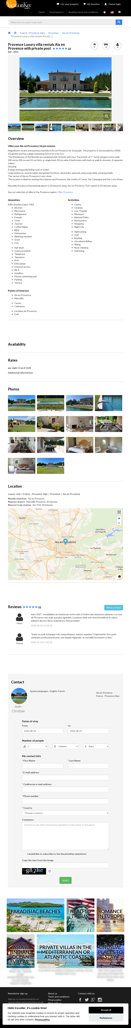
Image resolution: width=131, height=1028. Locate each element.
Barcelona (110, 929)
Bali (12, 915)
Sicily (75, 964)
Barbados (45, 918)
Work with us (54, 1003)
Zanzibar (115, 964)
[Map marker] (65, 542)
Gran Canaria (78, 967)
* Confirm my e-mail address (37, 784)
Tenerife (42, 967)
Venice (118, 920)
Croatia (81, 964)
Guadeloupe (16, 918)
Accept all (106, 1010)
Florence (110, 920)
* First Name (28, 760)
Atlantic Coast (60, 960)
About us (52, 993)
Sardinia (68, 964)
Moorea (42, 927)
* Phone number (30, 796)
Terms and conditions (58, 996)
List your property (70, 4)
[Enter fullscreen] (119, 512)
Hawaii (73, 923)
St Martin (28, 915)
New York (81, 920)
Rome (102, 920)
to (69, 725)
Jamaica (36, 918)
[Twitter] (87, 1001)
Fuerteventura (64, 967)
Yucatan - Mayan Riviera (28, 924)
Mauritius (42, 921)
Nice (108, 923)
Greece (42, 964)
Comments (28, 819)
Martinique (55, 915)
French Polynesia (23, 927)
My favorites (93, 4)
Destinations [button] (55, 12)
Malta (89, 964)
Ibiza (80, 960)
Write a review (113, 607)
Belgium (110, 926)
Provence (101, 926)
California (71, 920)
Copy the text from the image (38, 860)
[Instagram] (100, 1001)
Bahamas (27, 918)
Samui (27, 968)
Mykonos (51, 964)
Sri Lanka (45, 924)
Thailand (19, 915)
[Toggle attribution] (119, 576)
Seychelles (52, 921)
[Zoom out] (119, 523)
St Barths (37, 915)
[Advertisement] (66, 329)
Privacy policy (54, 999)
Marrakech (107, 967)
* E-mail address (30, 772)
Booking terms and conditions (83, 12)
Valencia (119, 926)
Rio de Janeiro (104, 960)
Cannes (101, 923)
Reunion (12, 924)
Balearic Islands (29, 921)
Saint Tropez (117, 923)
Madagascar (104, 964)
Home (42, 12)
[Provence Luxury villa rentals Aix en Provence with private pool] (65, 89)
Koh (22, 968)
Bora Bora (51, 927)
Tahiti (34, 927)
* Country (27, 807)
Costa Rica (118, 967)
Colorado (84, 926)
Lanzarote (51, 967)
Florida (46, 915)
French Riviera (46, 960)
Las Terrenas (56, 924)
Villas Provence (65, 192)
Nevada (75, 926)
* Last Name (74, 760)
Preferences (106, 1018)
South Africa (117, 960)
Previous (24, 89)
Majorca (87, 960)
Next (107, 89)
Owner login (114, 4)
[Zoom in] (119, 518)
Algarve (88, 967)
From (25, 725)
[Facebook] (80, 1001)
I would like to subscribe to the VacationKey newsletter (56, 853)
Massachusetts (84, 923)
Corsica (59, 964)
